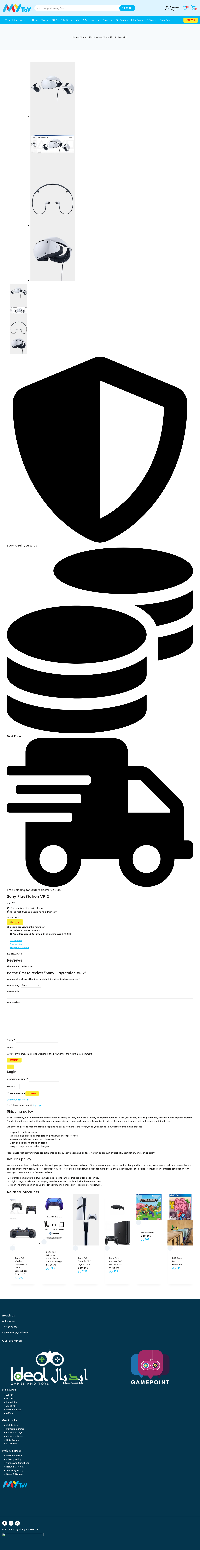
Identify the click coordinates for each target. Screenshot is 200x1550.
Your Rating (14, 985)
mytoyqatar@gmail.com (15, 1332)
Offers (9, 1413)
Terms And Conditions (17, 1463)
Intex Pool (11, 1406)
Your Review (14, 1002)
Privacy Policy (13, 1459)
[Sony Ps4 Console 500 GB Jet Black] (117, 1219)
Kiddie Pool (12, 1425)
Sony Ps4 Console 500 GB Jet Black (116, 1261)
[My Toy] (16, 8)
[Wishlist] (12, 1248)
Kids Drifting (12, 1440)
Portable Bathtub (15, 1429)
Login (32, 1093)
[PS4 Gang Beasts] (180, 1219)
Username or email (17, 1079)
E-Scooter (11, 1443)
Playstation (12, 1402)
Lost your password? (18, 1099)
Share (16, 922)
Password (13, 1086)
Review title (13, 991)
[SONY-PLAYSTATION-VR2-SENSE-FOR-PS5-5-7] (69, 89)
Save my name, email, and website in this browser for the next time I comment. (51, 1054)
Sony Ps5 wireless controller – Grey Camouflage (21, 1264)
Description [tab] (16, 940)
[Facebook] (4, 1523)
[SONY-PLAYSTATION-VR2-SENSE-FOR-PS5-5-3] (69, 144)
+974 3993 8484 (10, 1327)
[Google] (17, 1523)
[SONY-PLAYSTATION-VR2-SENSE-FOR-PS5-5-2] (69, 199)
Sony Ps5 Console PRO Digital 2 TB (84, 1261)
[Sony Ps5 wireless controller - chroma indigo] (54, 1216)
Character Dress (14, 1436)
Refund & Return (15, 1466)
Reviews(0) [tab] (16, 944)
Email (10, 1047)
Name (11, 1040)
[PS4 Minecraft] (149, 1207)
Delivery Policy (14, 1455)
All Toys (10, 1395)
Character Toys (14, 1432)
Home (35, 20)
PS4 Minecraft (148, 1232)
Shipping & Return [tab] (19, 947)
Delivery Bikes (13, 1409)
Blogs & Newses (14, 1474)
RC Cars (10, 1398)
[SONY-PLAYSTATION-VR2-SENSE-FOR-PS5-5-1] (69, 253)
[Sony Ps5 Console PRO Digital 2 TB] (86, 1219)
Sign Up (37, 1105)
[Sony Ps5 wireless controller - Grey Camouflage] (23, 1219)
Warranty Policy (14, 1470)
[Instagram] (11, 1523)
